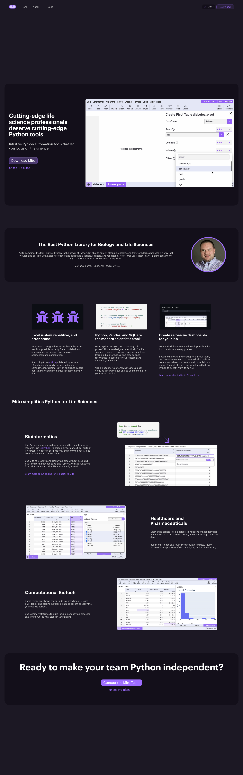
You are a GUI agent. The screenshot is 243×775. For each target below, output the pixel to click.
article (52, 362)
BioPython (45, 448)
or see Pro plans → (21, 168)
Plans (24, 7)
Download (225, 7)
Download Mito (23, 160)
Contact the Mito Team (121, 682)
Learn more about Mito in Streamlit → (179, 375)
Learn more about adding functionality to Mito (49, 474)
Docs (50, 7)
